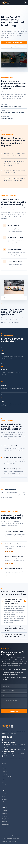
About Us (4, 785)
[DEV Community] (11, 737)
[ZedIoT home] (5, 2)
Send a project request (10, 740)
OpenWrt (4, 813)
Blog (3, 782)
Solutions (4, 774)
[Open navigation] (25, 2)
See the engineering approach (14, 47)
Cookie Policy (5, 841)
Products (4, 771)
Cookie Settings (12, 841)
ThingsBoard (5, 819)
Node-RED (4, 821)
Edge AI (4, 796)
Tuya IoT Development (8, 827)
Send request (14, 711)
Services (4, 768)
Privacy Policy (16, 838)
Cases (7, 9)
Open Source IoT (6, 824)
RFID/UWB (5, 816)
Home (2, 9)
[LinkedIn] (5, 737)
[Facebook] (3, 737)
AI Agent (4, 802)
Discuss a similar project (14, 42)
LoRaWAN (4, 810)
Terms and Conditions (7, 838)
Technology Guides (7, 776)
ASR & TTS (4, 799)
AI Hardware (5, 793)
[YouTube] (8, 737)
